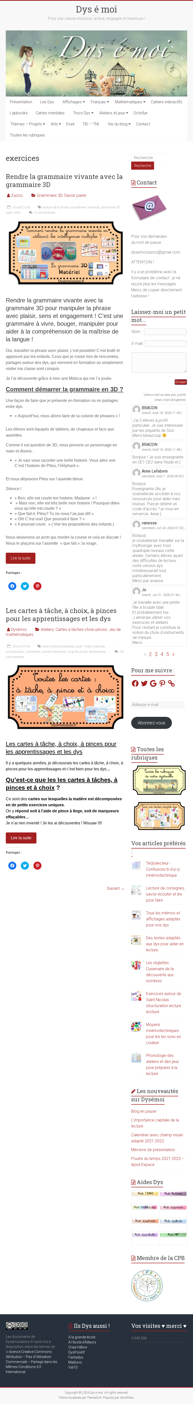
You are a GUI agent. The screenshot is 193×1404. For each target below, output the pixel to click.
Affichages (72, 102)
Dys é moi (96, 9)
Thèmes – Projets (26, 124)
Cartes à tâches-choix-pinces (81, 629)
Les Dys (47, 102)
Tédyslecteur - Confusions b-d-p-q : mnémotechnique (163, 869)
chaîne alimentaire (62, 646)
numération (33, 651)
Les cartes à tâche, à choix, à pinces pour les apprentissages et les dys (61, 614)
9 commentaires (45, 212)
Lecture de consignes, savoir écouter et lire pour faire (165, 894)
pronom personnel (54, 651)
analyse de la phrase (56, 207)
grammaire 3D (110, 207)
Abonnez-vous (151, 722)
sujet (9, 212)
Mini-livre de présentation (153, 1149)
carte (45, 646)
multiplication (15, 651)
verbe (17, 212)
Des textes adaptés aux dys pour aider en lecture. (165, 943)
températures (97, 651)
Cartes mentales (50, 113)
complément (78, 207)
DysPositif (77, 1352)
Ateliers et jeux (112, 113)
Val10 (72, 1367)
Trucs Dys (81, 113)
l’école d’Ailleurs (83, 1342)
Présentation (21, 102)
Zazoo (17, 195)
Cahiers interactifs (166, 102)
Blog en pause (143, 1111)
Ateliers (47, 629)
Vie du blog (117, 124)
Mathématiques (128, 102)
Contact (143, 124)
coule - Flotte (83, 646)
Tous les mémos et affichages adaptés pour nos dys (163, 919)
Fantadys (76, 1357)
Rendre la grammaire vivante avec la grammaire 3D (64, 180)
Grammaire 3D (49, 195)
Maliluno (75, 1362)
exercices (94, 207)
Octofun (140, 113)
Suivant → (116, 888)
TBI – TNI (90, 124)
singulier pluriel (77, 651)
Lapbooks (19, 113)
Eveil (70, 124)
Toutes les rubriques (27, 135)
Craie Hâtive (77, 1347)
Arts (54, 124)
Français (98, 102)
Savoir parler (75, 195)
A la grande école (81, 1337)
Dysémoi (19, 629)
